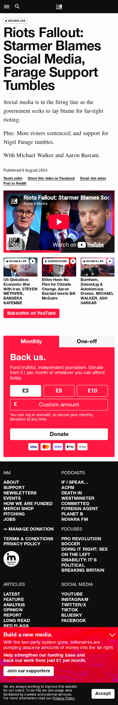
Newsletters (20, 493)
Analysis (14, 605)
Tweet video (12, 178)
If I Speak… (75, 482)
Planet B (72, 514)
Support (14, 487)
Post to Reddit (15, 183)
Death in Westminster (78, 495)
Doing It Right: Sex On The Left (84, 551)
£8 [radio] (59, 390)
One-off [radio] (87, 341)
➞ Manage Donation (28, 529)
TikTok (69, 610)
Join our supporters (28, 671)
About (11, 482)
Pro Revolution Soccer (81, 541)
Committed (75, 503)
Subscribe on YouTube (31, 313)
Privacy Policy (21, 544)
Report (12, 615)
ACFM (68, 487)
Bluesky (71, 615)
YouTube (72, 594)
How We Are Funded (28, 503)
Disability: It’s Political (79, 562)
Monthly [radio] (31, 341)
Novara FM (74, 519)
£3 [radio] (25, 390)
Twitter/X (73, 605)
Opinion (12, 610)
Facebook (73, 620)
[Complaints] (11, 559)
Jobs (9, 519)
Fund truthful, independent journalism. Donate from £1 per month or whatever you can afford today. (57, 373)
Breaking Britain (82, 570)
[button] (8, 6)
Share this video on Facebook (51, 178)
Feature (13, 599)
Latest (11, 594)
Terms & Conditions (28, 539)
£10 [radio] (92, 390)
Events (12, 498)
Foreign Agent (79, 508)
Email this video (93, 178)
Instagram (74, 599)
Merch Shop (18, 508)
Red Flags (16, 626)
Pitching (14, 514)
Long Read (16, 620)
